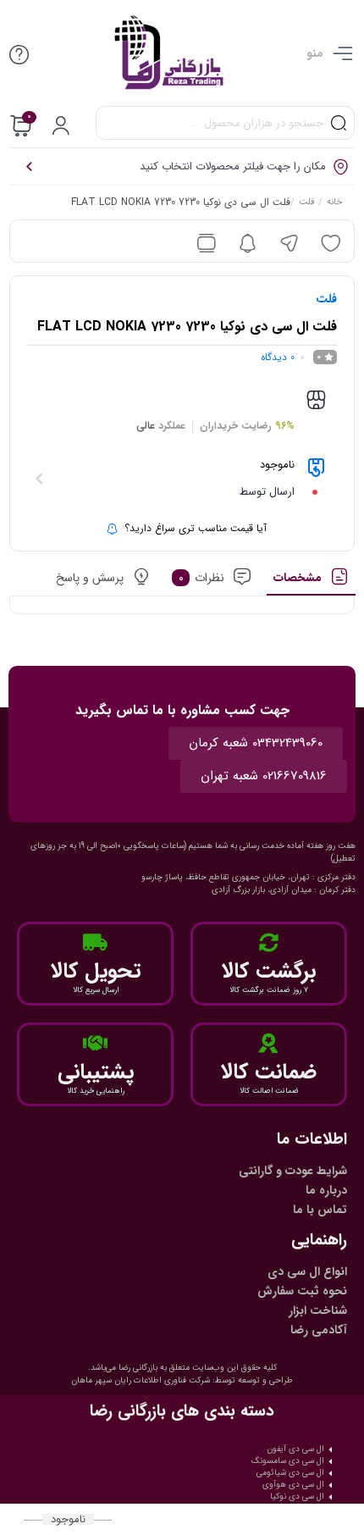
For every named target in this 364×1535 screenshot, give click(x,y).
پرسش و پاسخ (89, 577)
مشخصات (297, 577)
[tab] (311, 582)
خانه (334, 203)
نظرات (201, 577)
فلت (305, 203)
